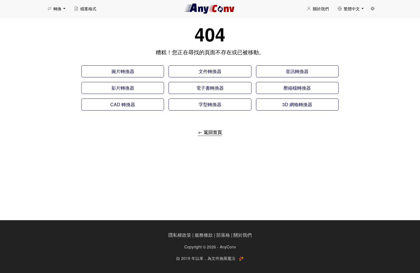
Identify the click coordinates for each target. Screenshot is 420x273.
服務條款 (204, 235)
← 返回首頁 (210, 132)
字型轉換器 (210, 104)
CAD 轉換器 (122, 104)
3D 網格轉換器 (297, 104)
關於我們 (242, 235)
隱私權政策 (179, 235)
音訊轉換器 (297, 71)
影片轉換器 (122, 88)
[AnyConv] (210, 8)
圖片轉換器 (122, 71)
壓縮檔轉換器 (297, 88)
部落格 (223, 235)
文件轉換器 (210, 71)
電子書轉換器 (210, 88)
